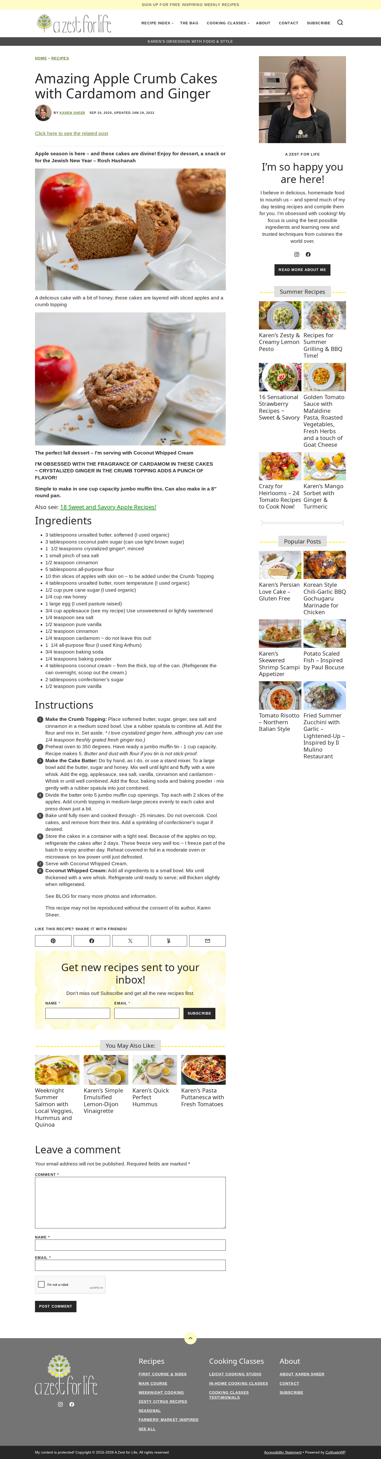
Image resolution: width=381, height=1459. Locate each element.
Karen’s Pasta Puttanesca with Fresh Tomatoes (202, 1097)
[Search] (340, 22)
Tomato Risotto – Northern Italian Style (279, 722)
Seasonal (150, 1411)
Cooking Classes (226, 23)
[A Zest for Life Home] (74, 23)
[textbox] (130, 157)
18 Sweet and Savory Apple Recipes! (108, 507)
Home (41, 58)
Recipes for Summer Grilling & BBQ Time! (323, 345)
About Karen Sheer (302, 1374)
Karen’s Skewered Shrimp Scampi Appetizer (279, 663)
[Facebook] (308, 254)
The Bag (189, 23)
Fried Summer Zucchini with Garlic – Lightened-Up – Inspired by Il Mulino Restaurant (324, 735)
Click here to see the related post (71, 133)
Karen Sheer (73, 113)
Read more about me (302, 270)
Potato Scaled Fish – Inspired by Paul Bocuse (324, 660)
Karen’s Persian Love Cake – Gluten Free (279, 591)
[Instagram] (296, 254)
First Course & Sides (163, 1374)
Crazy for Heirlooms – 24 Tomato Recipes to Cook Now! (280, 496)
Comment (47, 1174)
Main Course (153, 1383)
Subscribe (318, 23)
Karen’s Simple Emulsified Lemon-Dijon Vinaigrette (103, 1100)
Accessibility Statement (283, 1452)
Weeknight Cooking (161, 1392)
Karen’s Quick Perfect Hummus (150, 1097)
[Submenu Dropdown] (172, 23)
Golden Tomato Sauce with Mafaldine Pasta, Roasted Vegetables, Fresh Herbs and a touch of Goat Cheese (324, 421)
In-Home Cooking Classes (238, 1383)
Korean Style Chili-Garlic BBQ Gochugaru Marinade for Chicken (325, 598)
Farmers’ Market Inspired (169, 1420)
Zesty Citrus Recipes (163, 1401)
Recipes (60, 58)
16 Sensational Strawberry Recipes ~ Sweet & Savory (279, 407)
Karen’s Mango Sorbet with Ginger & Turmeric (323, 496)
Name (52, 1003)
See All (147, 1429)
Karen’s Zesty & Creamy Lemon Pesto (279, 342)
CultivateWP (335, 1452)
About (263, 23)
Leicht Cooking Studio (235, 1374)
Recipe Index (156, 23)
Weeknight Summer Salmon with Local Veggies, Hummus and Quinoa (54, 1107)
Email (122, 1003)
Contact (289, 23)
